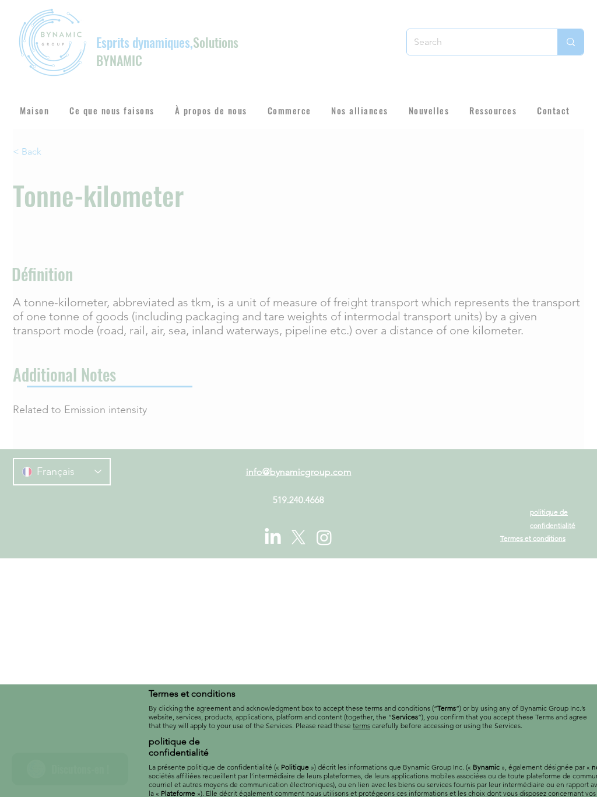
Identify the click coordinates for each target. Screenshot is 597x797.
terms (361, 725)
